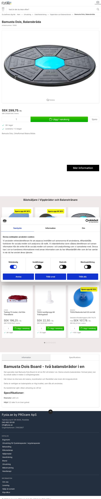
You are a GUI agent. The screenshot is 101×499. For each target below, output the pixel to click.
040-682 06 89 (8, 422)
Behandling (6, 447)
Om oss (5, 482)
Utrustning (27, 14)
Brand (4, 461)
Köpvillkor (6, 492)
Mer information (83, 167)
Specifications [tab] (74, 357)
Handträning (7, 457)
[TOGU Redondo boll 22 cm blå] (83, 297)
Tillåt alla (82, 277)
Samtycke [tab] (17, 228)
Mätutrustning (8, 468)
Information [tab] (50, 228)
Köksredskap (7, 450)
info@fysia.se (7, 425)
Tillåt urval (50, 277)
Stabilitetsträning (40, 14)
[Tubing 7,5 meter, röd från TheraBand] (17, 297)
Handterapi (6, 471)
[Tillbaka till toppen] (50, 412)
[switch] (38, 267)
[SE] (6, 3)
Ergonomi (6, 440)
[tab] (44, 342)
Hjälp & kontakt (8, 489)
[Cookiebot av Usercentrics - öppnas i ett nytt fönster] (87, 221)
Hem (18, 14)
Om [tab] (83, 228)
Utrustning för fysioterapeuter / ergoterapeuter (21, 443)
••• (3, 10)
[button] (50, 66)
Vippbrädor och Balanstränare (60, 14)
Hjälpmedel (6, 454)
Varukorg (98, 4)
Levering (5, 485)
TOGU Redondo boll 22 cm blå (82, 312)
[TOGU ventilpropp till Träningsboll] (50, 297)
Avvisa (18, 277)
